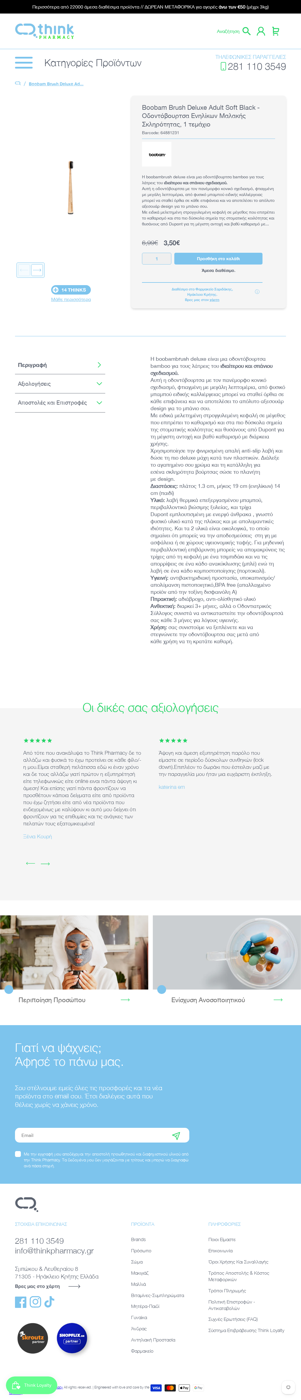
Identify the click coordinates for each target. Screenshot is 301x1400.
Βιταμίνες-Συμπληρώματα (157, 1295)
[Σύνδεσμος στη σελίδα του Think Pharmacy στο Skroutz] (32, 1354)
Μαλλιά (138, 1284)
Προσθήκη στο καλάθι (218, 258)
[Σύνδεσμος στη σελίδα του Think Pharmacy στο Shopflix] (72, 1358)
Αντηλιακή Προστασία (153, 1339)
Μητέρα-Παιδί (145, 1306)
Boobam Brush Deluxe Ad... (56, 83)
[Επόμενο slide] (37, 270)
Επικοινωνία (220, 1250)
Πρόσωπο (141, 1250)
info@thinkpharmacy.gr (54, 1250)
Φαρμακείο (142, 1351)
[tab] (60, 364)
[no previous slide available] (24, 270)
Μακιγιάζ (139, 1273)
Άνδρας (139, 1328)
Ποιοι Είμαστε (222, 1239)
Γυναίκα (139, 1317)
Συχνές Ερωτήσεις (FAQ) (233, 1319)
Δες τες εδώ (226, 952)
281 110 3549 (257, 66)
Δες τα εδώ (74, 952)
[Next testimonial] (45, 864)
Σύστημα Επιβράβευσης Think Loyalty (246, 1330)
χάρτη (214, 299)
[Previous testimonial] (30, 864)
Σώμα (137, 1261)
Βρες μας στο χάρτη (37, 1286)
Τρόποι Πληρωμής (227, 1290)
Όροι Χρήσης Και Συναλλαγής (238, 1261)
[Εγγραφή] (176, 1135)
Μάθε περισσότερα (71, 299)
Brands (138, 1239)
